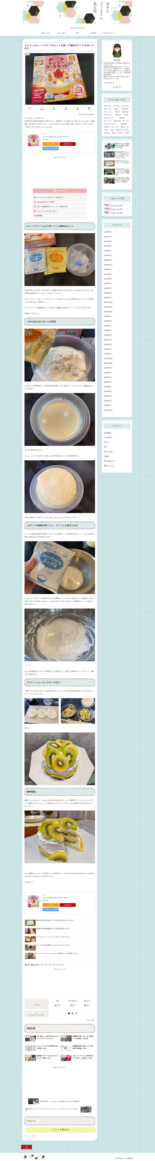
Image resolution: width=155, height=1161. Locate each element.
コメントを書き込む (60, 1129)
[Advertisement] (59, 171)
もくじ (58, 191)
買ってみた (61, 964)
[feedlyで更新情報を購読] (72, 1013)
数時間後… (40, 215)
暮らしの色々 (36, 964)
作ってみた (53, 964)
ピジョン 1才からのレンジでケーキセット (56, 136)
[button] (89, 109)
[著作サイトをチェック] (69, 1013)
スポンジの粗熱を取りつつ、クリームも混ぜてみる (52, 206)
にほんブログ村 (117, 205)
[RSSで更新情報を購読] (76, 1013)
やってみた (45, 964)
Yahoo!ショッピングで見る (50, 148)
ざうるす (117, 60)
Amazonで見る (50, 144)
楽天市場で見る (67, 144)
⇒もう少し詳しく (109, 82)
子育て (28, 964)
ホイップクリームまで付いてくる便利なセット (51, 197)
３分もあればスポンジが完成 (45, 202)
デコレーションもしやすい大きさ (47, 211)
